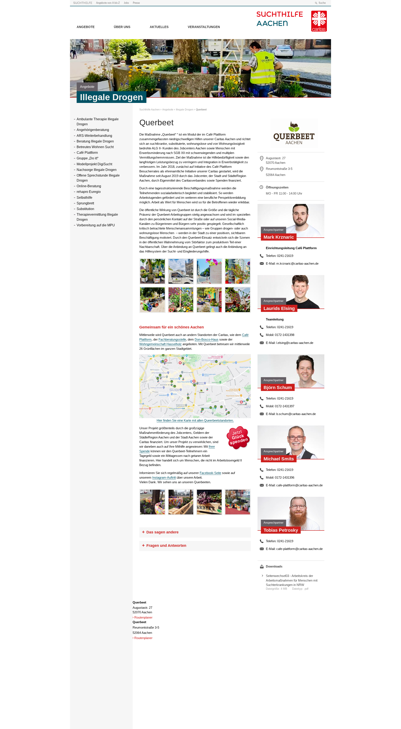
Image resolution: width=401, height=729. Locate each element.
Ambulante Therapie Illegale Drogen (98, 121)
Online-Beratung (89, 186)
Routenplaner (143, 617)
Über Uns (122, 27)
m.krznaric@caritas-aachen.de (297, 263)
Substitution (85, 209)
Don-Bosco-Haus (206, 339)
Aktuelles (159, 27)
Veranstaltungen (204, 27)
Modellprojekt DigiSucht (94, 164)
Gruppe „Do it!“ (87, 158)
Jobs (126, 3)
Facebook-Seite (210, 473)
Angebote (86, 27)
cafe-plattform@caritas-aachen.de (299, 485)
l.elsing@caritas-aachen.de (294, 343)
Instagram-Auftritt (164, 477)
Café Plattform (87, 152)
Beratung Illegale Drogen (95, 141)
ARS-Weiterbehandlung (94, 135)
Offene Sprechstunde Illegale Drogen (98, 178)
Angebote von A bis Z (108, 3)
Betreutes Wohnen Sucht (95, 147)
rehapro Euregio (89, 191)
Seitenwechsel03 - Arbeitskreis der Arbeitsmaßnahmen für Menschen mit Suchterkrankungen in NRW (291, 580)
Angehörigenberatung (93, 130)
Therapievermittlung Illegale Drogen (97, 217)
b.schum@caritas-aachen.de (296, 414)
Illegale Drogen (184, 109)
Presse (136, 3)
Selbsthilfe (84, 197)
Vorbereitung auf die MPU (96, 225)
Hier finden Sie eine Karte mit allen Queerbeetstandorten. (195, 420)
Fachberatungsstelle (172, 339)
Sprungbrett (85, 203)
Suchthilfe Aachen (149, 109)
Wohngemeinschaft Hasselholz (160, 344)
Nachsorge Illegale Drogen (97, 170)
